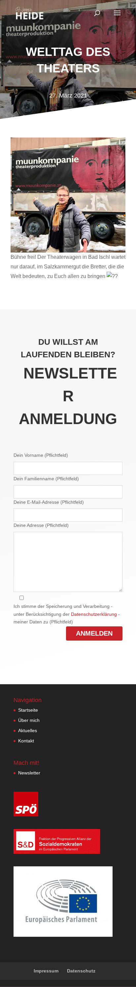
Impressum (46, 970)
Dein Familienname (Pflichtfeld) (46, 478)
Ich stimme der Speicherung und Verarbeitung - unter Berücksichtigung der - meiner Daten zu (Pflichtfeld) (67, 614)
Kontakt (26, 740)
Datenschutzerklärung (94, 614)
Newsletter (29, 772)
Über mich (29, 720)
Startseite (28, 710)
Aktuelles (27, 730)
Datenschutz (81, 970)
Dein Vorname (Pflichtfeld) (41, 455)
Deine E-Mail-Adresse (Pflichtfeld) (49, 502)
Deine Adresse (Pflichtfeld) (41, 525)
